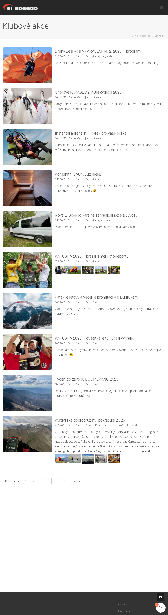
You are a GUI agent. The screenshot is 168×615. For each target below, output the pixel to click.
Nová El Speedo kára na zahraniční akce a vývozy (96, 215)
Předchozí (12, 481)
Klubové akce (146, 35)
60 (65, 481)
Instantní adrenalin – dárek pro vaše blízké (90, 133)
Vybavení (105, 220)
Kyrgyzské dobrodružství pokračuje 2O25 (90, 420)
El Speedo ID (124, 604)
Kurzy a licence (125, 611)
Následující (80, 481)
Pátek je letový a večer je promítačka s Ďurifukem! (97, 297)
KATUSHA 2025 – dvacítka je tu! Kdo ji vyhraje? (95, 338)
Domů (135, 35)
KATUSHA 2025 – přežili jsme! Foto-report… (92, 256)
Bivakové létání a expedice (99, 425)
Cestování (120, 425)
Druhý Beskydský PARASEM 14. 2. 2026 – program (98, 51)
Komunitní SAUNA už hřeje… (79, 174)
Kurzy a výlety (107, 56)
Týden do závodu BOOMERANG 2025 (86, 379)
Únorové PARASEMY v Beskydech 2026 (88, 92)
